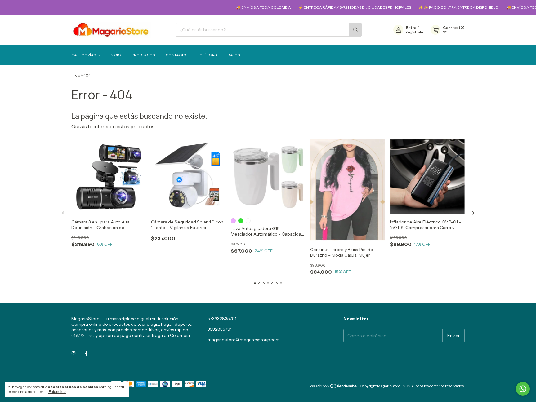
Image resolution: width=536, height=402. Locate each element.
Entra (411, 27)
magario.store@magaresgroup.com (244, 339)
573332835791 (222, 318)
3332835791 (220, 329)
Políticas (207, 55)
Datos (233, 55)
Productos (143, 55)
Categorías (83, 55)
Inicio (115, 55)
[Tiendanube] (334, 387)
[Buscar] (355, 30)
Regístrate (414, 32)
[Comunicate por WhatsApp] (523, 389)
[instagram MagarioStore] (73, 353)
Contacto (176, 55)
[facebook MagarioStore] (86, 353)
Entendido (57, 392)
